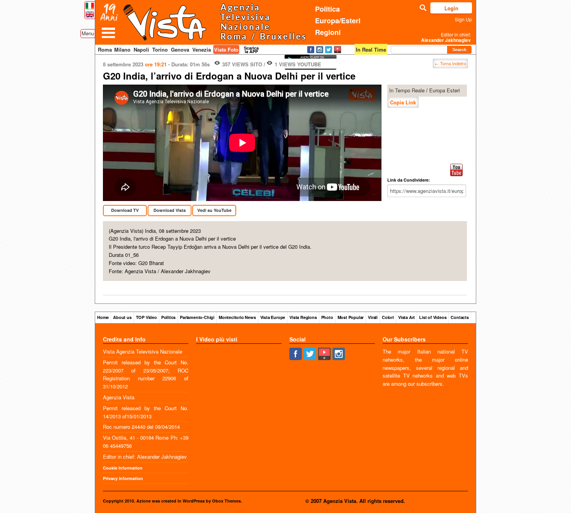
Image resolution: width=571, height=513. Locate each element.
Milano (122, 49)
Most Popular (351, 317)
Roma (105, 49)
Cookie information (123, 468)
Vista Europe (273, 317)
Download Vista (169, 210)
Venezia (201, 49)
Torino (160, 49)
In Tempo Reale (407, 90)
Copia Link (403, 102)
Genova (180, 49)
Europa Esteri (444, 90)
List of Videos (432, 317)
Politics (168, 317)
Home (103, 317)
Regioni (328, 32)
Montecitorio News (237, 317)
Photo (327, 317)
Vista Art (406, 317)
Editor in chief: (446, 37)
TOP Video (146, 317)
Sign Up (463, 19)
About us (122, 317)
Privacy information (123, 478)
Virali (373, 317)
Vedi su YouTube (214, 210)
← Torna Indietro (450, 63)
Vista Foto (226, 49)
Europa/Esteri (337, 21)
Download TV (125, 210)
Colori (388, 317)
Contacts (459, 317)
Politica (327, 9)
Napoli (141, 49)
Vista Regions (303, 317)
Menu (88, 33)
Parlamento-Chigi (197, 317)
